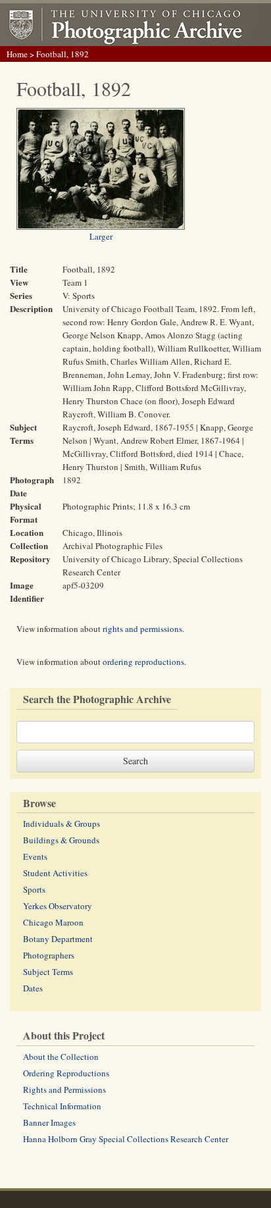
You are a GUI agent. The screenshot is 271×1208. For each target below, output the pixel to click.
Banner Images (49, 1122)
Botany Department (58, 939)
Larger (100, 236)
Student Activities (55, 873)
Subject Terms (48, 972)
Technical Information (62, 1106)
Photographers (48, 955)
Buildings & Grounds (61, 840)
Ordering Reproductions (66, 1073)
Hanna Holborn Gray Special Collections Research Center (125, 1139)
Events (35, 856)
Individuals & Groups (61, 823)
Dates (33, 988)
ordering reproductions (143, 662)
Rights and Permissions (64, 1089)
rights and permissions (142, 629)
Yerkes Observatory (57, 906)
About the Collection (61, 1057)
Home (17, 54)
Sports (34, 889)
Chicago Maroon (53, 922)
